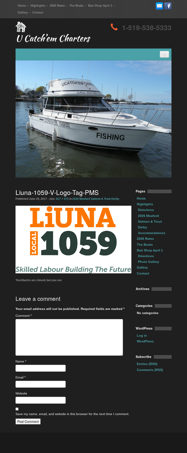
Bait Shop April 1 (100, 5)
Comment (24, 315)
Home (22, 5)
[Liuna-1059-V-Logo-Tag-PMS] (73, 239)
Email (21, 377)
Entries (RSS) (147, 364)
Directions (146, 210)
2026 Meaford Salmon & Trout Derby (95, 198)
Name (21, 361)
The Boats (76, 5)
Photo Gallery (148, 262)
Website (21, 393)
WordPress (145, 341)
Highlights (38, 5)
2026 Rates (57, 5)
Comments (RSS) (150, 370)
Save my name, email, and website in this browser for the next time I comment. (72, 414)
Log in (142, 335)
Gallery (23, 12)
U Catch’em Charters (52, 39)
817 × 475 (62, 198)
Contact (37, 12)
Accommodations (151, 233)
